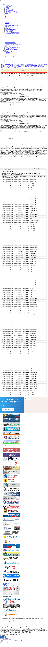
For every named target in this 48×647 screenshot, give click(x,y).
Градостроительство (9, 31)
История (7, 7)
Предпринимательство (9, 27)
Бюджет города (8, 28)
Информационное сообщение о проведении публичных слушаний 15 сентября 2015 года (19, 382)
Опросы (4, 54)
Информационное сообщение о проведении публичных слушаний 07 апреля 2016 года (19, 349)
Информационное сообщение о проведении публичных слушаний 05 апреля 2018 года (19, 202)
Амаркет (4, 61)
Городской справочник (9, 5)
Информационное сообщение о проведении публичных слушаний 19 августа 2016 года (19, 327)
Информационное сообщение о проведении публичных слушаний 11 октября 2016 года (19, 316)
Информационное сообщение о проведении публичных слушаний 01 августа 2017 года (19, 249)
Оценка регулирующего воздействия (12, 33)
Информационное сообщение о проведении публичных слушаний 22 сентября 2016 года (19, 320)
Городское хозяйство (9, 30)
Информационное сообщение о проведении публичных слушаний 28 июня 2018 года (19, 183)
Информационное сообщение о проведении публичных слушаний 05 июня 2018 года (19, 185)
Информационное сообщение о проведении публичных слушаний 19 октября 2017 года (19, 224)
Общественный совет (9, 41)
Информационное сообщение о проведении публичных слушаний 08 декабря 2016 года (19, 304)
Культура (7, 36)
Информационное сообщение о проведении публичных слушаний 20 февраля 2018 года (19, 208)
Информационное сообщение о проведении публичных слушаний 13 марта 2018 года (19, 206)
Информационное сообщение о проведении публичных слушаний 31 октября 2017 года (19, 222)
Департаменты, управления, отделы (20, 64)
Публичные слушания (9, 58)
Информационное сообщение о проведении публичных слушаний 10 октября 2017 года (19, 226)
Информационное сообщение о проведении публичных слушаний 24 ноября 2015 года (19, 368)
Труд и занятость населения (10, 29)
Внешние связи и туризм (10, 42)
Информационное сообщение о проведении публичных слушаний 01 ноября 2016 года (19, 312)
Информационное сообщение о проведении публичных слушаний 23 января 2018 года (19, 212)
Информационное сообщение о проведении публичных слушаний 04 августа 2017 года (19, 247)
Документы (5, 45)
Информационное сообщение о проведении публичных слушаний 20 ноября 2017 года (19, 218)
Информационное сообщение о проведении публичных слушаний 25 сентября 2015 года (19, 380)
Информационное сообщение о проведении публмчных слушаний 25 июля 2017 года (19, 251)
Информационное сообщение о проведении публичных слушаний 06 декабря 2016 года (19, 302)
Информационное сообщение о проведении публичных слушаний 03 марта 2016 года (19, 353)
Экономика (5, 20)
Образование (7, 35)
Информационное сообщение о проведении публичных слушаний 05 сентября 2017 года (19, 236)
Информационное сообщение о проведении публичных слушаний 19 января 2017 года (19, 292)
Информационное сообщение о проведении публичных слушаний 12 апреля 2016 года (19, 347)
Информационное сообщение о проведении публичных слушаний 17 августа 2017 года (19, 243)
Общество (5, 34)
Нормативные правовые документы (12, 47)
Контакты (5, 50)
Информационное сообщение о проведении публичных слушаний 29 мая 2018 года (18, 187)
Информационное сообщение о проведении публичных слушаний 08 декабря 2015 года (19, 366)
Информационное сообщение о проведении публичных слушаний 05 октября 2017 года (19, 228)
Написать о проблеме (8, 409)
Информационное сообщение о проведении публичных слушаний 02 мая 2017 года (18, 271)
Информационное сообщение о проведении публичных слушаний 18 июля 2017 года (19, 253)
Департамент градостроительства (34, 64)
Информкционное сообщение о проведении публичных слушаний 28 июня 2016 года (19, 335)
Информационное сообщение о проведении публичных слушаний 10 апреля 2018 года (19, 200)
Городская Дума (8, 17)
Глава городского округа (10, 15)
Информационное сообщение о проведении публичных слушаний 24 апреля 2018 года (19, 193)
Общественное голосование (10, 57)
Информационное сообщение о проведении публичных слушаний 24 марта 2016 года (19, 351)
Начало (1, 64)
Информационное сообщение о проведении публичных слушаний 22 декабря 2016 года (19, 298)
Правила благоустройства (10, 48)
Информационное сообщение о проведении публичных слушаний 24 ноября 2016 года (19, 308)
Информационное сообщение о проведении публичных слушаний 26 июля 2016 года (19, 331)
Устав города (7, 46)
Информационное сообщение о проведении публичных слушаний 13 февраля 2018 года (19, 210)
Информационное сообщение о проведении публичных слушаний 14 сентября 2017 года (19, 232)
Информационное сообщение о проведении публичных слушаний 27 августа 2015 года (19, 384)
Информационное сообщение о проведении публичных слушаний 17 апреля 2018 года (19, 195)
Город (4, 4)
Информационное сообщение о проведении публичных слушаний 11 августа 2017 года (19, 245)
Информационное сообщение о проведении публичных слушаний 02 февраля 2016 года (19, 357)
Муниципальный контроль (10, 43)
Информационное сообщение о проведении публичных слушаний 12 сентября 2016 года (19, 323)
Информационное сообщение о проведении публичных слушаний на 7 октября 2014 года (20, 390)
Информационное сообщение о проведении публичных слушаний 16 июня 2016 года (19, 337)
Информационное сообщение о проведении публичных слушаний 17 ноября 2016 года (19, 310)
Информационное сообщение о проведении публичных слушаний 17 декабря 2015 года (19, 364)
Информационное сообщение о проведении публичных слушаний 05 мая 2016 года (18, 345)
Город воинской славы (9, 9)
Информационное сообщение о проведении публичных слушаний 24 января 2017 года (19, 290)
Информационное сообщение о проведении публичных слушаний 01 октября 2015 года (19, 378)
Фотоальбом (7, 13)
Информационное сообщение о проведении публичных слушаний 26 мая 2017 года (18, 265)
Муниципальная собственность (11, 25)
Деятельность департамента (7, 171)
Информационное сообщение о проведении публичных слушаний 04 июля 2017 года (19, 257)
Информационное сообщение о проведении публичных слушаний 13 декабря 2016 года (19, 300)
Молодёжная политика (9, 38)
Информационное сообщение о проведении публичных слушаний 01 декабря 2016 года (19, 306)
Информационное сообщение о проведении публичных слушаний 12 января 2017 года (19, 296)
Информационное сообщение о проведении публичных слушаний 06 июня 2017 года (19, 263)
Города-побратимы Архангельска (11, 12)
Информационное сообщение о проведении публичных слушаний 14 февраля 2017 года (19, 286)
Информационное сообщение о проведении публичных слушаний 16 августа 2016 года (19, 329)
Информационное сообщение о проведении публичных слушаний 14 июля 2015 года (19, 394)
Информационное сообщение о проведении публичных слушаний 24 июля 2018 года (19, 179)
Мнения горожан (8, 55)
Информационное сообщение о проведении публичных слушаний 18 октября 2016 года (19, 314)
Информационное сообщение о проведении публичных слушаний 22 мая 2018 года (18, 189)
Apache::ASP (20, 644)
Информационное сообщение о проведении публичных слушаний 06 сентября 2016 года (19, 325)
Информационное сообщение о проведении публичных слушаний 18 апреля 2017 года (19, 273)
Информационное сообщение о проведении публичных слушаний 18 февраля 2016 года (19, 355)
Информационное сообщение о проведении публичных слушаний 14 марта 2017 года (19, 282)
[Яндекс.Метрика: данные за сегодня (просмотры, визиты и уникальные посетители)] (4, 638)
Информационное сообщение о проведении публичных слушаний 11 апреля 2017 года (19, 275)
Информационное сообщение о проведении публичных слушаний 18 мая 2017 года (18, 267)
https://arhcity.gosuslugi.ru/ (33, 71)
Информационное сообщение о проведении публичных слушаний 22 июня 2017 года (19, 261)
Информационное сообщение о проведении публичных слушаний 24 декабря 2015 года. (19, 361)
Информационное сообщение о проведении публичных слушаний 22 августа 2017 (18, 241)
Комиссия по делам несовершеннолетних (13, 44)
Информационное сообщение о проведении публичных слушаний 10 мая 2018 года (18, 191)
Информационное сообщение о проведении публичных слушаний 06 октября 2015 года (19, 376)
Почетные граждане (9, 10)
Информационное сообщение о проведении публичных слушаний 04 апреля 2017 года (19, 277)
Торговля (7, 26)
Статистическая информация (11, 11)
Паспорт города (8, 6)
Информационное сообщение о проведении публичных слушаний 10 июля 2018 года (19, 181)
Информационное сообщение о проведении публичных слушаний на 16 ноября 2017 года (20, 220)
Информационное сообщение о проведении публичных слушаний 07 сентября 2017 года (19, 234)
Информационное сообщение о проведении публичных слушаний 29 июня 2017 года (19, 259)
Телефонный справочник (10, 51)
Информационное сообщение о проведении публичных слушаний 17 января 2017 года (19, 294)
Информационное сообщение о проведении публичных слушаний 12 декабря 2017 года (19, 216)
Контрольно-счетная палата (10, 18)
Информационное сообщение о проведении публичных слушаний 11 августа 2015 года (19, 388)
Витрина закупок (6, 59)
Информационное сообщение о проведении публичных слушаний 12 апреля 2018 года (19, 198)
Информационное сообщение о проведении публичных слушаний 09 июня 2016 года (19, 339)
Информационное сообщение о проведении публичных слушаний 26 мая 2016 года (18, 341)
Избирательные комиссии (10, 19)
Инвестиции (7, 24)
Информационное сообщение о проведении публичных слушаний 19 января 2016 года (19, 359)
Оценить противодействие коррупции (12, 56)
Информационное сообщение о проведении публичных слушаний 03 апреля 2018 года (19, 204)
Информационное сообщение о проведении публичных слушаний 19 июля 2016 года (19, 333)
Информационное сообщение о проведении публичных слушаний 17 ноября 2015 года (19, 370)
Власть (4, 14)
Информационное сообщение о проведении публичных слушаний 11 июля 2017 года (19, 255)
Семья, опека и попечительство (11, 39)
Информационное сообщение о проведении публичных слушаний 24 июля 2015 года (19, 392)
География (7, 8)
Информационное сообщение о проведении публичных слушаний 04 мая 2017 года (18, 269)
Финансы (7, 23)
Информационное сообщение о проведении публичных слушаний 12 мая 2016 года (18, 343)
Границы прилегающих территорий (12, 32)
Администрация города (10, 16)
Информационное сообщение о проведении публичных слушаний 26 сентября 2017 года (19, 230)
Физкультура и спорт (9, 37)
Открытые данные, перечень (11, 49)
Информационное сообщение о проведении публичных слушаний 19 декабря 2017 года (19, 214)
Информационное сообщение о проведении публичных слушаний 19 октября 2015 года (19, 374)
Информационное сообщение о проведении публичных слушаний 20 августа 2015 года (19, 386)
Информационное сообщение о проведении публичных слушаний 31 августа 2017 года (19, 239)
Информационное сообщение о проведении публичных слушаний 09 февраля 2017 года (19, 288)
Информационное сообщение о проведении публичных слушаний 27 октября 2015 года (19, 372)
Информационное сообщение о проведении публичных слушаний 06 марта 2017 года (19, 284)
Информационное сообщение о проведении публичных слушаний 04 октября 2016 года (19, 318)
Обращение (2, 641)
